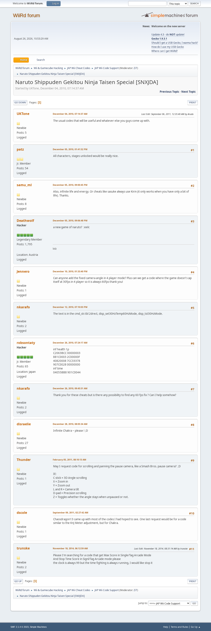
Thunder (24, 459)
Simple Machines (38, 627)
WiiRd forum (26, 15)
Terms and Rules (179, 626)
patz (20, 149)
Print (192, 102)
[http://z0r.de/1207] (18, 249)
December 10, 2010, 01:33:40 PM (70, 271)
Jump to (142, 603)
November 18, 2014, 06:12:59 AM (70, 548)
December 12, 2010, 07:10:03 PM (70, 306)
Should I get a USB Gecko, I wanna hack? (174, 42)
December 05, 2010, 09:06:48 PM (70, 220)
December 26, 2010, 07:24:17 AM (70, 342)
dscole (22, 512)
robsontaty (26, 342)
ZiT (135, 68)
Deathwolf (25, 220)
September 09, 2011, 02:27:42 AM (70, 512)
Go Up (18, 581)
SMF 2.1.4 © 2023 (20, 627)
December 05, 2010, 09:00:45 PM (70, 184)
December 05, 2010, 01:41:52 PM (70, 149)
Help (165, 626)
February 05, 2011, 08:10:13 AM (69, 459)
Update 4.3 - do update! (167, 34)
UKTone (23, 113)
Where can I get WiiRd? (164, 51)
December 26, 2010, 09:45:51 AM (70, 388)
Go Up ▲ (195, 626)
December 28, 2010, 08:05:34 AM (70, 423)
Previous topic (169, 91)
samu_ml (24, 185)
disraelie (24, 424)
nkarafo (23, 307)
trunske (23, 548)
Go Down (20, 102)
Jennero (23, 271)
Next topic (188, 91)
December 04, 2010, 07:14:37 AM (70, 113)
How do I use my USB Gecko (167, 47)
